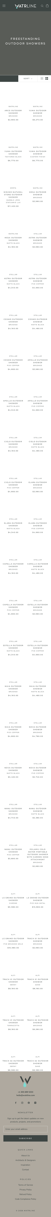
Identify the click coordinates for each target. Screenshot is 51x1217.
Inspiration (25, 1165)
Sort (27, 78)
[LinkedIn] (35, 1102)
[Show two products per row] (46, 78)
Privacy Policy (26, 1189)
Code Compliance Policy (25, 1199)
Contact (25, 1169)
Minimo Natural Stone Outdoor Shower (13, 194)
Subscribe (25, 1138)
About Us (25, 1155)
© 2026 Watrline (25, 1211)
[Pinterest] (29, 1102)
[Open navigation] (4, 6)
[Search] (42, 6)
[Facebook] (16, 1102)
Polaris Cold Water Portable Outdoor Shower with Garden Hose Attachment (37, 854)
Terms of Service (25, 1185)
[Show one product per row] (42, 78)
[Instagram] (22, 1102)
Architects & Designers (25, 1160)
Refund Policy (25, 1194)
